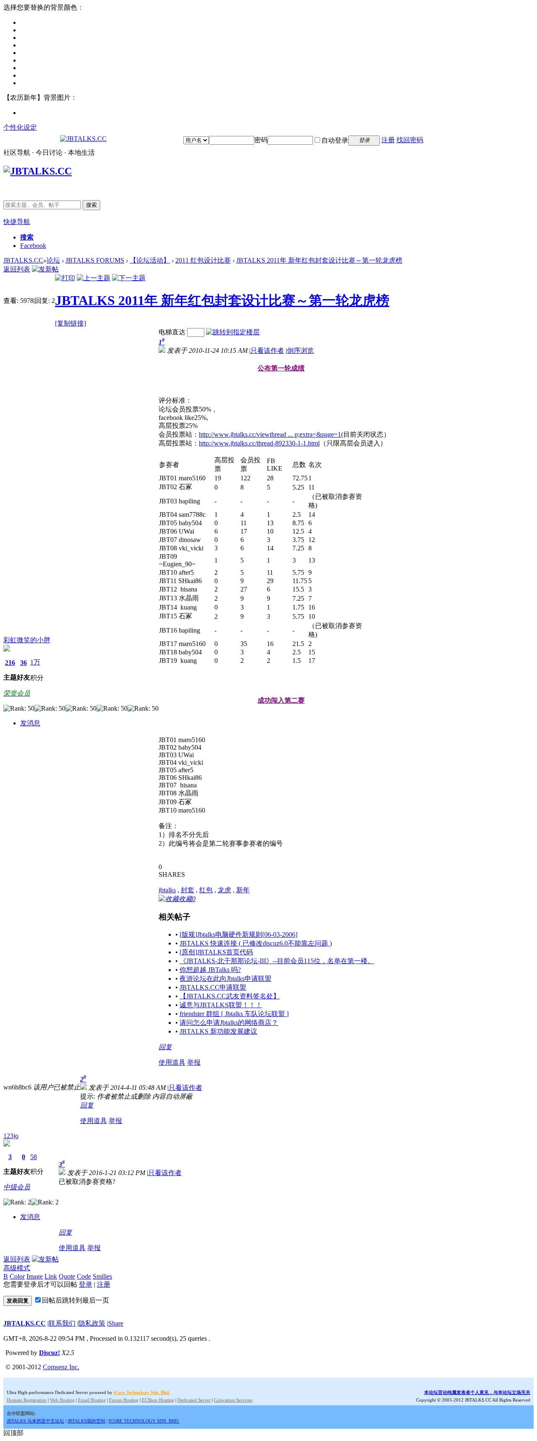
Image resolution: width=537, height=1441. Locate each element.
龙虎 (224, 890)
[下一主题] (129, 277)
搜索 (91, 205)
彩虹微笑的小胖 (26, 640)
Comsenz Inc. (61, 1367)
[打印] (65, 277)
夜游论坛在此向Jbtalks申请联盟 (225, 978)
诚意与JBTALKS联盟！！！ (221, 1004)
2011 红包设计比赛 (203, 260)
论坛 (53, 260)
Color (17, 1276)
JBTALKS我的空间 (86, 1420)
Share (115, 1323)
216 (10, 662)
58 (33, 1156)
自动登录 (334, 140)
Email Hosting (92, 1399)
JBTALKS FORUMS (94, 260)
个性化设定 (20, 127)
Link (50, 1276)
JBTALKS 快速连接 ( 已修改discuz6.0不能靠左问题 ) (256, 943)
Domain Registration (27, 1399)
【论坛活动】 (150, 260)
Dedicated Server (194, 1399)
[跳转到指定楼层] (233, 332)
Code (84, 1276)
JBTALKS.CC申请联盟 (213, 987)
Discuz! (49, 1352)
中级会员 (16, 1187)
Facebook (33, 245)
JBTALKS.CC (23, 260)
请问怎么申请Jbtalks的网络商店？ (229, 1022)
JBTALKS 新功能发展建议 (218, 1031)
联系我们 (62, 1323)
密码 (261, 139)
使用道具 (172, 1062)
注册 (388, 139)
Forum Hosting (123, 1399)
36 (23, 662)
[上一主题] (93, 277)
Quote (67, 1276)
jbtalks (167, 890)
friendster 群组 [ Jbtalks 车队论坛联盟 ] (234, 1013)
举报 (194, 1062)
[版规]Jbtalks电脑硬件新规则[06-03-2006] (238, 934)
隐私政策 (91, 1323)
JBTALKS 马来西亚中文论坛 (35, 1420)
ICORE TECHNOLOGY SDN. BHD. (144, 1420)
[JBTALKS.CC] (83, 138)
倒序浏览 (300, 350)
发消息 (30, 723)
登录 (85, 1284)
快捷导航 (16, 221)
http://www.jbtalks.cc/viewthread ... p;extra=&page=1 (270, 434)
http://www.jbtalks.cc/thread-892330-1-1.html (259, 443)
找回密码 (409, 139)
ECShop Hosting (158, 1399)
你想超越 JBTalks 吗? (210, 969)
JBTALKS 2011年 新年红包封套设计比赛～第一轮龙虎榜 (319, 260)
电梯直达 (172, 332)
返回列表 (16, 269)
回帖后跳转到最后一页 (75, 1300)
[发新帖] (45, 269)
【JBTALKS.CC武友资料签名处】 (230, 996)
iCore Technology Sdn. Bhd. (142, 1392)
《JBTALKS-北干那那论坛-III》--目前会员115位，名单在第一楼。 (277, 960)
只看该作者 (267, 350)
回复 (165, 1046)
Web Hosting (62, 1399)
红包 (206, 890)
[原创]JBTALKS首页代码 (216, 952)
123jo (10, 1135)
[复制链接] (70, 323)
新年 (243, 890)
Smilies (102, 1276)
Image (34, 1276)
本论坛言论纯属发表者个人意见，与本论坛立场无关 (477, 1392)
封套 (187, 890)
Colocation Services (233, 1399)
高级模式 (16, 1268)
